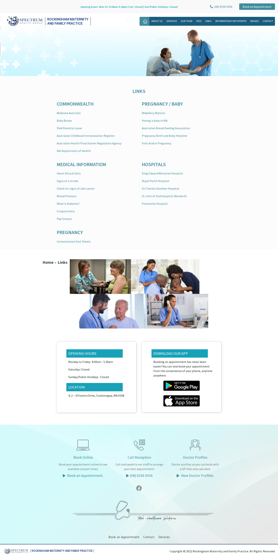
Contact (268, 21)
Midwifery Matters (153, 113)
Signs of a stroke (67, 181)
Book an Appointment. (84, 475)
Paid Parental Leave (69, 128)
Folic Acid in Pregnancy (156, 143)
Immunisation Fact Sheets (74, 241)
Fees (199, 21)
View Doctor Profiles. (197, 475)
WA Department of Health (74, 151)
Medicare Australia (69, 113)
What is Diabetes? (68, 203)
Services (171, 21)
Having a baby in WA (155, 120)
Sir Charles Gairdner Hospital (160, 188)
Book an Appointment (257, 7)
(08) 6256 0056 (222, 7)
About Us (157, 21)
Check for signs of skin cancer (76, 188)
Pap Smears (64, 219)
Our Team (186, 21)
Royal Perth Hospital (155, 181)
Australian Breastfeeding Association (166, 128)
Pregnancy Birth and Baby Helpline (164, 136)
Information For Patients (231, 21)
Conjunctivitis (66, 211)
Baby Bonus (64, 120)
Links (208, 21)
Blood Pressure (66, 196)
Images (254, 21)
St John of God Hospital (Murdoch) (164, 196)
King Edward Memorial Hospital (162, 173)
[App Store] (181, 400)
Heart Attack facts (69, 173)
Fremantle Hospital (155, 203)
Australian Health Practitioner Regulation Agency (89, 143)
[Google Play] (181, 385)
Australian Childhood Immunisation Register (86, 136)
